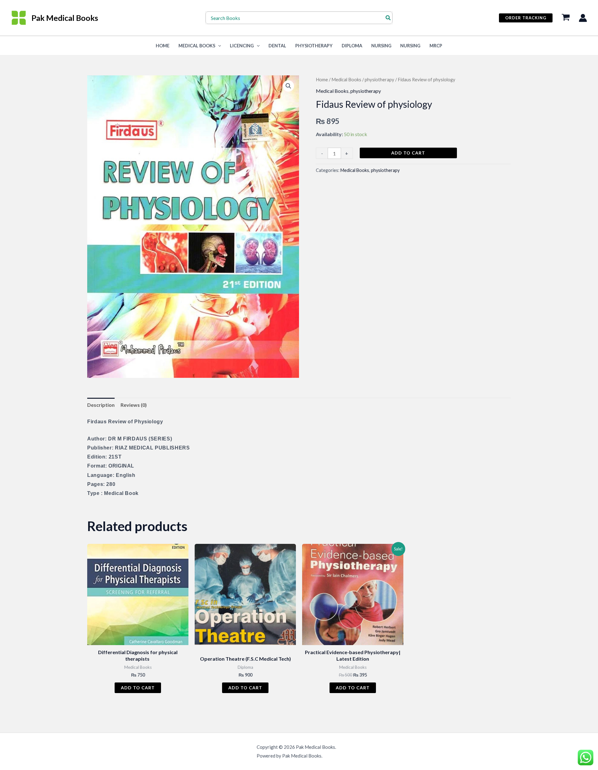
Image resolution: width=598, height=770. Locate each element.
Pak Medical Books (64, 17)
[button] (526, 17)
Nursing (381, 45)
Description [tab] (101, 405)
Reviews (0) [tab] (134, 405)
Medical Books (196, 45)
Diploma (352, 45)
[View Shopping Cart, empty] (565, 18)
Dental (277, 45)
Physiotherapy (314, 45)
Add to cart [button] (138, 687)
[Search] (388, 18)
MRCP (436, 45)
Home (322, 79)
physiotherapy (379, 79)
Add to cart (408, 152)
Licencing (242, 45)
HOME (162, 45)
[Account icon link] (583, 18)
